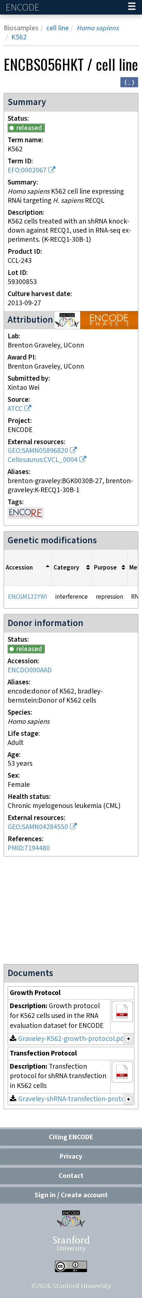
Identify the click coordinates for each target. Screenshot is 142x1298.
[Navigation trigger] (131, 7)
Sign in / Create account (71, 1195)
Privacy (71, 1156)
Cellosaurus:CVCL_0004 (43, 460)
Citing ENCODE (71, 1137)
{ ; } (129, 82)
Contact (71, 1176)
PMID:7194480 (29, 848)
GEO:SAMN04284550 (38, 827)
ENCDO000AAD (30, 670)
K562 (19, 37)
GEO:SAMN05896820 (38, 450)
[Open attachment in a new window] (122, 1011)
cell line (57, 28)
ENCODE (23, 7)
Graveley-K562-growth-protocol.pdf (72, 1039)
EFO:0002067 (27, 170)
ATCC (15, 408)
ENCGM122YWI (27, 597)
